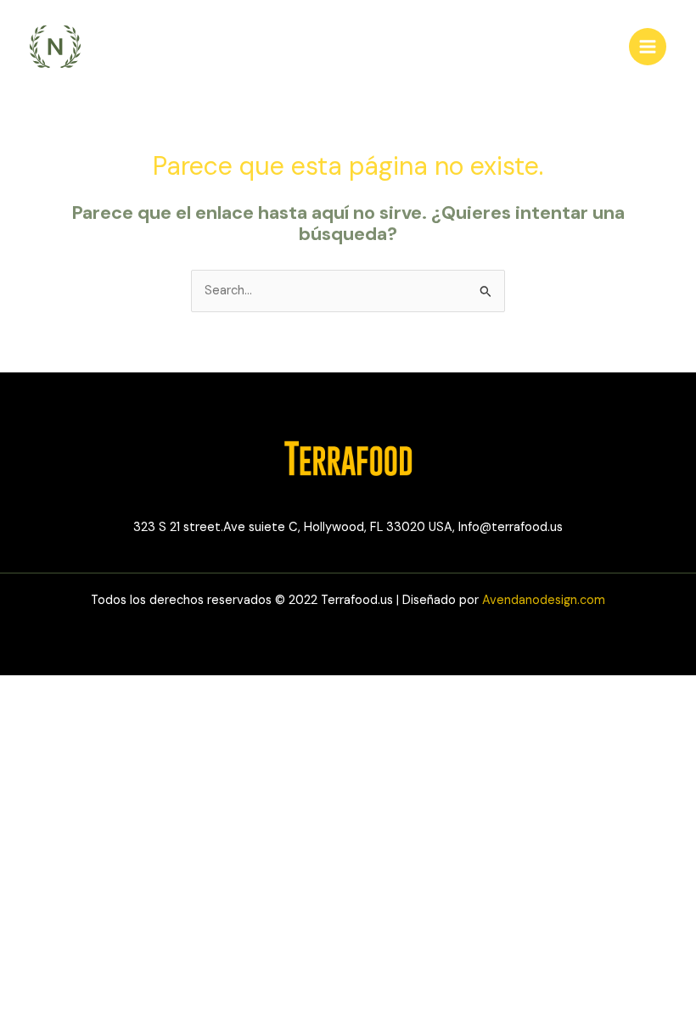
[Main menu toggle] (647, 46)
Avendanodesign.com (543, 600)
